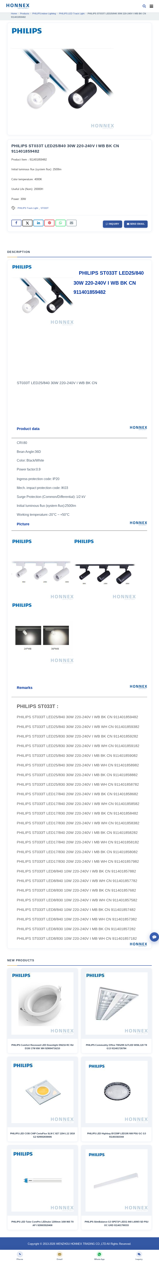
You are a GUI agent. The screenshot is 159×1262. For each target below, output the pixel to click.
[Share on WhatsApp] (60, 223)
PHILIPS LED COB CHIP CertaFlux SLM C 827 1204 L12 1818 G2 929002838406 (42, 1135)
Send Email (137, 224)
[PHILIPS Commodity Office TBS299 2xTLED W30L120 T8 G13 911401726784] (117, 1003)
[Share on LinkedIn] (38, 223)
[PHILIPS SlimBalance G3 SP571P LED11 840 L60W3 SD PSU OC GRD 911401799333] (117, 1180)
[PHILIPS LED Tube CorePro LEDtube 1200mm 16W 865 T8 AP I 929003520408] (42, 1180)
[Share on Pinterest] (49, 223)
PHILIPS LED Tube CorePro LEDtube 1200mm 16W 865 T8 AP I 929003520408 (42, 1223)
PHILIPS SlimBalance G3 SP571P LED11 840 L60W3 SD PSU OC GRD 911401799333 (116, 1223)
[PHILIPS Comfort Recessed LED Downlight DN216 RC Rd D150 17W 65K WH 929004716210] (42, 1003)
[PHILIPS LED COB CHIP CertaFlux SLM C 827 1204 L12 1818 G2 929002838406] (42, 1092)
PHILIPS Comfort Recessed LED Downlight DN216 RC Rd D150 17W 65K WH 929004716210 (42, 1047)
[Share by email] (71, 223)
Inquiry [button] (113, 224)
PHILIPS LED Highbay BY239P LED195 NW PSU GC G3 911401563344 (116, 1135)
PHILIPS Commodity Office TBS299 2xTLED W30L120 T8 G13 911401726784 (116, 1047)
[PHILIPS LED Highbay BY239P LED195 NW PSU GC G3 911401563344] (117, 1092)
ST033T (45, 208)
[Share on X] (27, 223)
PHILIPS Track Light (28, 208)
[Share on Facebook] (16, 223)
